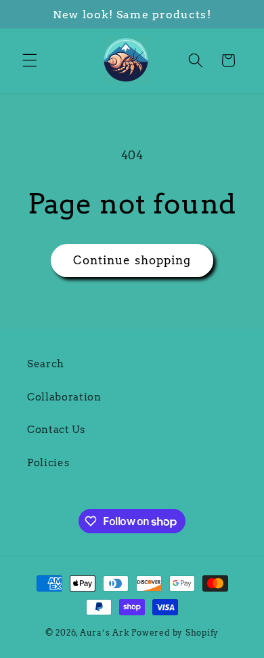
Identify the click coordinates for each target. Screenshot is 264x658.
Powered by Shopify (175, 633)
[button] (30, 60)
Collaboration (64, 396)
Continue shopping (132, 260)
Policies (48, 462)
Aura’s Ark (105, 633)
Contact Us (56, 429)
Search (45, 363)
